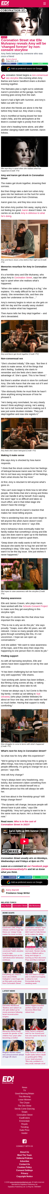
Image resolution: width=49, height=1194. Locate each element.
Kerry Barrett (12, 59)
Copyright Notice (24, 1176)
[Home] (5, 4)
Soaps (4, 37)
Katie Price (24, 1130)
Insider (24, 1133)
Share (8, 63)
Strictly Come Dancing (25, 1109)
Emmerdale (24, 1121)
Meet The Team (24, 1155)
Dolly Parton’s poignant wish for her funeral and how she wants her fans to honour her (35, 1034)
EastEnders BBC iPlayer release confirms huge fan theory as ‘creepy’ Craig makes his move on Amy (13, 930)
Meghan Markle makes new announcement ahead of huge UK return (13, 1054)
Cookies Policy (24, 1167)
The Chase (25, 1103)
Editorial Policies (25, 1158)
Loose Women (24, 1100)
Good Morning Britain (24, 1093)
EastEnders (24, 1118)
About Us (24, 1152)
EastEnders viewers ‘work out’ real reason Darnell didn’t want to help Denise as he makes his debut (35, 930)
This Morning (24, 1097)
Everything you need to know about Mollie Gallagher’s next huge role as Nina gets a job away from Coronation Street (13, 978)
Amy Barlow (6, 906)
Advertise (24, 1161)
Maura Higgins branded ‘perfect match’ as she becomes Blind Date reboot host (34, 1008)
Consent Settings (24, 1170)
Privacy (24, 1173)
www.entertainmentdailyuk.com (20, 1182)
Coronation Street (23, 277)
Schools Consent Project (35, 606)
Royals (24, 1124)
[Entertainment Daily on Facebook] (24, 1141)
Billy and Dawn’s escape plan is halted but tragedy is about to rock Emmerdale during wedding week (35, 978)
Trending (25, 1127)
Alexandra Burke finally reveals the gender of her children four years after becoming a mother (13, 1034)
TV (24, 1090)
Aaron (25, 210)
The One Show (24, 1106)
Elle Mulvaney (34, 906)
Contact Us (24, 1164)
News (24, 1087)
